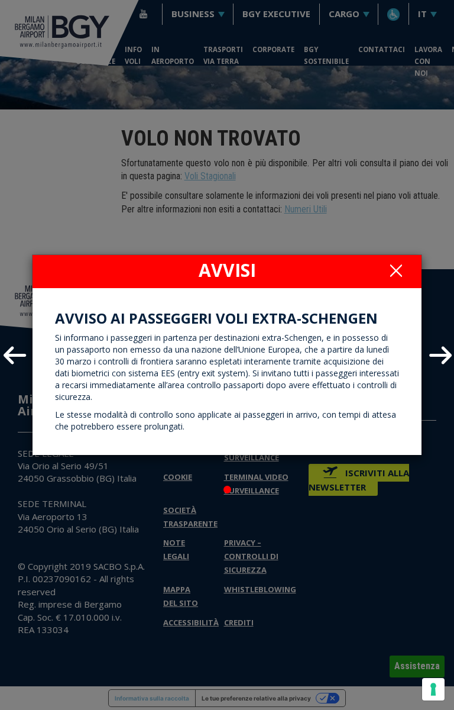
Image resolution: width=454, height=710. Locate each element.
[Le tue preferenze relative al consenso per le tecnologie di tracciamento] (433, 689)
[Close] (396, 270)
